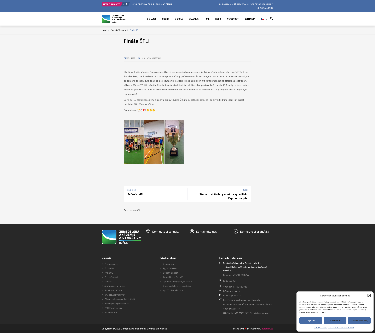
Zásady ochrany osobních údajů (341, 327)
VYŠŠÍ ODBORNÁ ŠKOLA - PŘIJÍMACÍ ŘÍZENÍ (152, 4)
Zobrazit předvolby (359, 320)
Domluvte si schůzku (165, 231)
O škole (179, 19)
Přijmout (311, 320)
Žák (207, 19)
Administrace (110, 312)
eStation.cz (267, 328)
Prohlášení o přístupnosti (116, 303)
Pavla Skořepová (153, 58)
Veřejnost (233, 19)
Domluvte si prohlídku (254, 231)
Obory (165, 19)
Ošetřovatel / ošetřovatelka (177, 286)
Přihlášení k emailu (113, 308)
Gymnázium (168, 264)
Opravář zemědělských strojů (177, 281)
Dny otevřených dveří (114, 294)
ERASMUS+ (194, 19)
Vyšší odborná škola (173, 290)
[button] (369, 295)
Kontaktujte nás (206, 231)
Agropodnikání (170, 268)
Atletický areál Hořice (114, 286)
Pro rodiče (109, 268)
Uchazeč (151, 19)
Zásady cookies (320, 327)
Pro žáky (108, 272)
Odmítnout (335, 320)
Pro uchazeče (111, 264)
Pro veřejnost (111, 277)
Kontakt (108, 281)
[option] (165, 5)
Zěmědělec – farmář (173, 277)
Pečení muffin (135, 194)
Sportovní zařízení (113, 290)
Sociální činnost (170, 272)
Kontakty (249, 19)
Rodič (218, 19)
